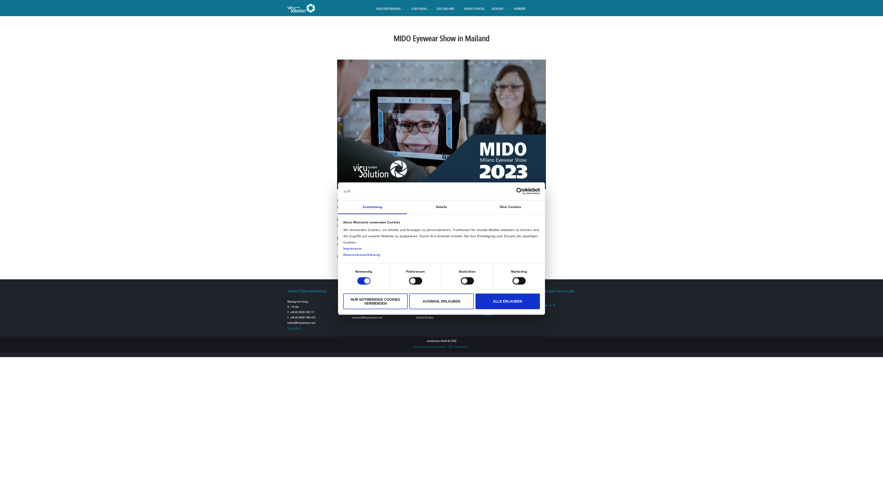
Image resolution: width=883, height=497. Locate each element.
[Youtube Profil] (550, 305)
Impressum (352, 248)
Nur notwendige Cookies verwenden (375, 301)
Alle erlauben (507, 301)
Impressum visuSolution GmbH (430, 347)
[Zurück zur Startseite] (301, 11)
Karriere (520, 9)
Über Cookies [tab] (510, 207)
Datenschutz (461, 347)
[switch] (415, 281)
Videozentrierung (388, 9)
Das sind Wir (445, 9)
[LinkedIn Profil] (554, 305)
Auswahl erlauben (441, 301)
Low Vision (419, 9)
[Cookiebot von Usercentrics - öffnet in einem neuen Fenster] (520, 191)
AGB (450, 347)
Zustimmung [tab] (373, 207)
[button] (341, 124)
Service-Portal (474, 9)
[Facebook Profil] (546, 305)
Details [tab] (441, 207)
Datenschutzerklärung (361, 255)
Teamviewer (293, 328)
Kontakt (498, 9)
